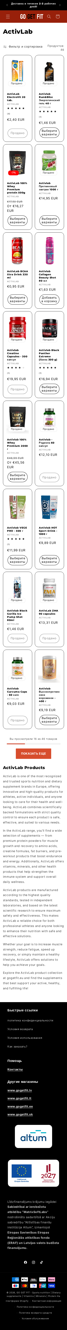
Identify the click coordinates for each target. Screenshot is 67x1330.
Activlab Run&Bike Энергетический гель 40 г (49, 98)
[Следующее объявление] (60, 5)
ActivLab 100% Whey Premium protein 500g (17, 188)
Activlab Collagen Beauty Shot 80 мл (47, 276)
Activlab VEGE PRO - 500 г (17, 529)
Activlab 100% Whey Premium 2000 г (17, 444)
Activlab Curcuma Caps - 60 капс (17, 691)
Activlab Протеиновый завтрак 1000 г (48, 186)
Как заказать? (17, 1046)
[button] (8, 16)
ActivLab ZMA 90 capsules (48, 612)
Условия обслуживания (35, 1318)
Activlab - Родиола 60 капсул (47, 442)
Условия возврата (20, 1029)
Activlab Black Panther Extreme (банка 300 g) (49, 355)
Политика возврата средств (35, 1312)
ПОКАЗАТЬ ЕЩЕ (33, 753)
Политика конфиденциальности (35, 1307)
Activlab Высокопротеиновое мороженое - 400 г (49, 695)
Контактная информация (46, 1301)
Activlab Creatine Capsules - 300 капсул (17, 355)
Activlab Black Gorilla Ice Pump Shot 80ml (17, 615)
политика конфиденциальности (30, 1020)
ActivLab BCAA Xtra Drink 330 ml (17, 274)
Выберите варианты (49, 132)
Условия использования (24, 1038)
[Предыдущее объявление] (7, 5)
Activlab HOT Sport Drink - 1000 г (48, 530)
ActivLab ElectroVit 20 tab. (16, 97)
